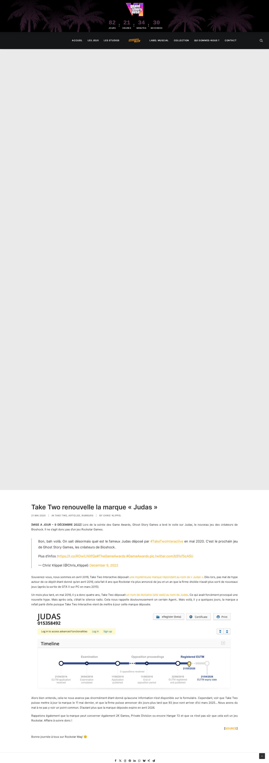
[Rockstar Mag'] (134, 40)
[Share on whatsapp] (139, 761)
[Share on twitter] (120, 761)
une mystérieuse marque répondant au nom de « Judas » (166, 577)
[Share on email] (153, 761)
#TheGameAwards (111, 556)
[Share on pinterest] (130, 761)
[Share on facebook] (115, 761)
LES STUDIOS (111, 40)
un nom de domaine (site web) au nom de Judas (157, 595)
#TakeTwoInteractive (166, 541)
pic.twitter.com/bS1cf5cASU (171, 556)
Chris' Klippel (112, 515)
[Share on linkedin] (134, 761)
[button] (261, 40)
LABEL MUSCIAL (159, 40)
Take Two (61, 515)
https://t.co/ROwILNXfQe (77, 556)
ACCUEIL (77, 40)
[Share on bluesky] (144, 761)
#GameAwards (137, 556)
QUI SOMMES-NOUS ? (207, 40)
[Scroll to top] (262, 756)
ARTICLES (74, 515)
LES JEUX (93, 40)
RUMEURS (87, 515)
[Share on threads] (125, 761)
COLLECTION (181, 40)
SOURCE (231, 728)
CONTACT (230, 40)
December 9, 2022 (103, 565)
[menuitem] (77, 40)
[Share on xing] (149, 761)
